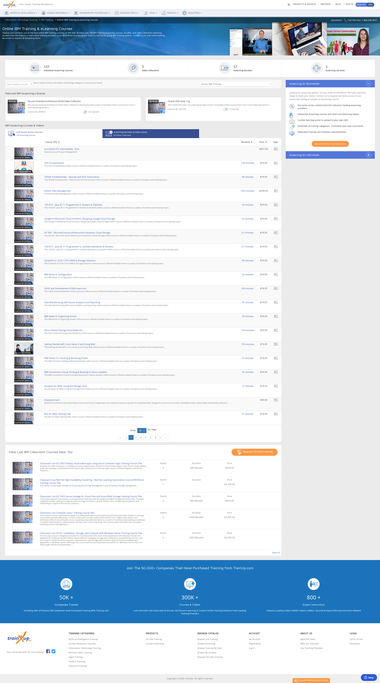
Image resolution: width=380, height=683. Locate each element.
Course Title (51, 142)
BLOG (338, 4)
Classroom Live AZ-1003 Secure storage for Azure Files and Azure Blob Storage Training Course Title (91, 496)
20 (141, 430)
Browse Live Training (207, 639)
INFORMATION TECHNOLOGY (94, 12)
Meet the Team (307, 639)
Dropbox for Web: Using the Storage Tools (65, 385)
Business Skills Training (80, 652)
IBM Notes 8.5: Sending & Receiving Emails (66, 358)
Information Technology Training (85, 648)
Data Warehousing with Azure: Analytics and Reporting (72, 302)
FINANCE (171, 12)
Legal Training (76, 657)
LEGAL (152, 12)
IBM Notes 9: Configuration (58, 274)
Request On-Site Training (258, 451)
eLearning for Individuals (304, 155)
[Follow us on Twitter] (53, 651)
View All (276, 552)
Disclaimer (355, 643)
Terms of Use (356, 639)
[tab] (53, 133)
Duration (245, 142)
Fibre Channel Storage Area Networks (63, 330)
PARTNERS (326, 4)
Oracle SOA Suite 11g (179, 101)
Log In (252, 648)
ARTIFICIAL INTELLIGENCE (22, 12)
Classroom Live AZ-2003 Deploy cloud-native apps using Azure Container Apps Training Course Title (91, 463)
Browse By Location (207, 652)
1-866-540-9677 (369, 20)
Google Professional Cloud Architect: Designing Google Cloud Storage (79, 218)
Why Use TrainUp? (309, 643)
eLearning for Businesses (304, 83)
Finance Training (77, 661)
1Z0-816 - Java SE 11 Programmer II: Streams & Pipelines (73, 204)
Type (275, 142)
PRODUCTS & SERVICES (304, 4)
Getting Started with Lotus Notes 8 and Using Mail (69, 344)
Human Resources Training (82, 643)
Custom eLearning (155, 643)
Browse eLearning (206, 643)
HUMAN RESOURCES (57, 12)
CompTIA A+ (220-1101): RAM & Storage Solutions (70, 260)
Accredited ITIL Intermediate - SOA (61, 148)
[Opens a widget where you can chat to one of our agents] (369, 678)
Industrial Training (78, 665)
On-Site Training (154, 639)
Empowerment (51, 399)
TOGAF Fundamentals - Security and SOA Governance (71, 176)
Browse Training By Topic (209, 648)
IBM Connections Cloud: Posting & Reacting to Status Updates (75, 371)
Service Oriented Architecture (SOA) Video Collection (54, 101)
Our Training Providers (311, 648)
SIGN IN (349, 4)
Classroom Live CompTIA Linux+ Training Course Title (67, 512)
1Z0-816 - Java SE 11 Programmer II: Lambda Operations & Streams (78, 246)
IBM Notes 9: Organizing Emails (60, 316)
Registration (255, 643)
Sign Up (364, 4)
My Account (255, 639)
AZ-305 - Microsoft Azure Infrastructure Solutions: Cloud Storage (77, 232)
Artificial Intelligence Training (83, 639)
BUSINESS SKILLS (129, 12)
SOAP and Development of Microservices (65, 288)
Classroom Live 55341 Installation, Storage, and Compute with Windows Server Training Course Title (91, 533)
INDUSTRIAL (193, 12)
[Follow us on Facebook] (48, 651)
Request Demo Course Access (330, 143)
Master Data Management (57, 190)
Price (261, 142)
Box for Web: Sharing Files (57, 413)
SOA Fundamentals (54, 162)
